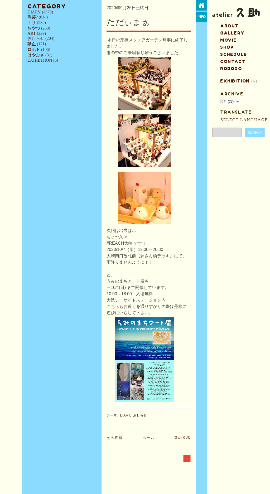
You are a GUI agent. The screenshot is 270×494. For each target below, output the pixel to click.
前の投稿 (182, 438)
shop (227, 47)
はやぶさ (35, 55)
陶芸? (32, 17)
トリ (31, 22)
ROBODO (231, 68)
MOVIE (228, 40)
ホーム (148, 438)
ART (31, 33)
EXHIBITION (39, 60)
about (229, 25)
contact (233, 61)
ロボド (33, 49)
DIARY (34, 12)
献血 (31, 44)
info (201, 17)
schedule (233, 54)
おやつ (33, 28)
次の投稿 (115, 438)
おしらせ (35, 38)
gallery (232, 33)
